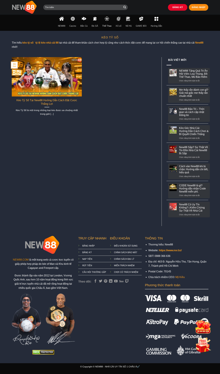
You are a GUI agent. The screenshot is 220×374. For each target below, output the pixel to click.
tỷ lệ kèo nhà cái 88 (47, 42)
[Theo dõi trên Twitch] (127, 281)
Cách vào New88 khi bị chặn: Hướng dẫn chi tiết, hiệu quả (193, 169)
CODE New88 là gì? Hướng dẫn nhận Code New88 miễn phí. (192, 188)
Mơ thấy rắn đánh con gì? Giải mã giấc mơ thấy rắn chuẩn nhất (193, 92)
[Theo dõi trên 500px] (121, 281)
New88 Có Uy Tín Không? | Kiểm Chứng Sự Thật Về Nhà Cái (192, 207)
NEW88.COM (21, 259)
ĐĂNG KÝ (177, 7)
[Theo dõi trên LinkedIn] (110, 281)
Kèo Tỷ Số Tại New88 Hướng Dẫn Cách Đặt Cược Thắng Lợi (46, 102)
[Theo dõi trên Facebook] (95, 281)
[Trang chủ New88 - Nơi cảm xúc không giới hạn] (25, 7)
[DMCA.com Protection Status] (43, 352)
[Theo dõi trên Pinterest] (105, 281)
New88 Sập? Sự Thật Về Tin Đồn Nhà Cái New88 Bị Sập (193, 150)
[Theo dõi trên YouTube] (116, 281)
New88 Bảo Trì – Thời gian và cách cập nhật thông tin (191, 112)
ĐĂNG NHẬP (198, 7)
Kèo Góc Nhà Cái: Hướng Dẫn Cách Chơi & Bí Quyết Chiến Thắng (194, 131)
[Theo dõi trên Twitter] (100, 281)
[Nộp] (124, 7)
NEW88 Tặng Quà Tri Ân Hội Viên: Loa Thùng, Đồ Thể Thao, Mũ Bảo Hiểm (193, 73)
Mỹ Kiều (180, 277)
